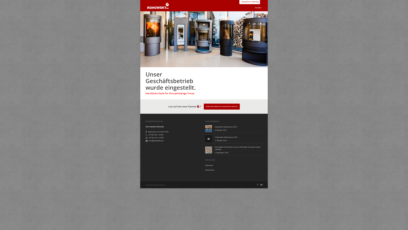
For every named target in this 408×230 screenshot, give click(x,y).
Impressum (209, 165)
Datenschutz (209, 170)
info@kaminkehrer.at (156, 141)
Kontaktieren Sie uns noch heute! (222, 106)
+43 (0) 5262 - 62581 (156, 135)
